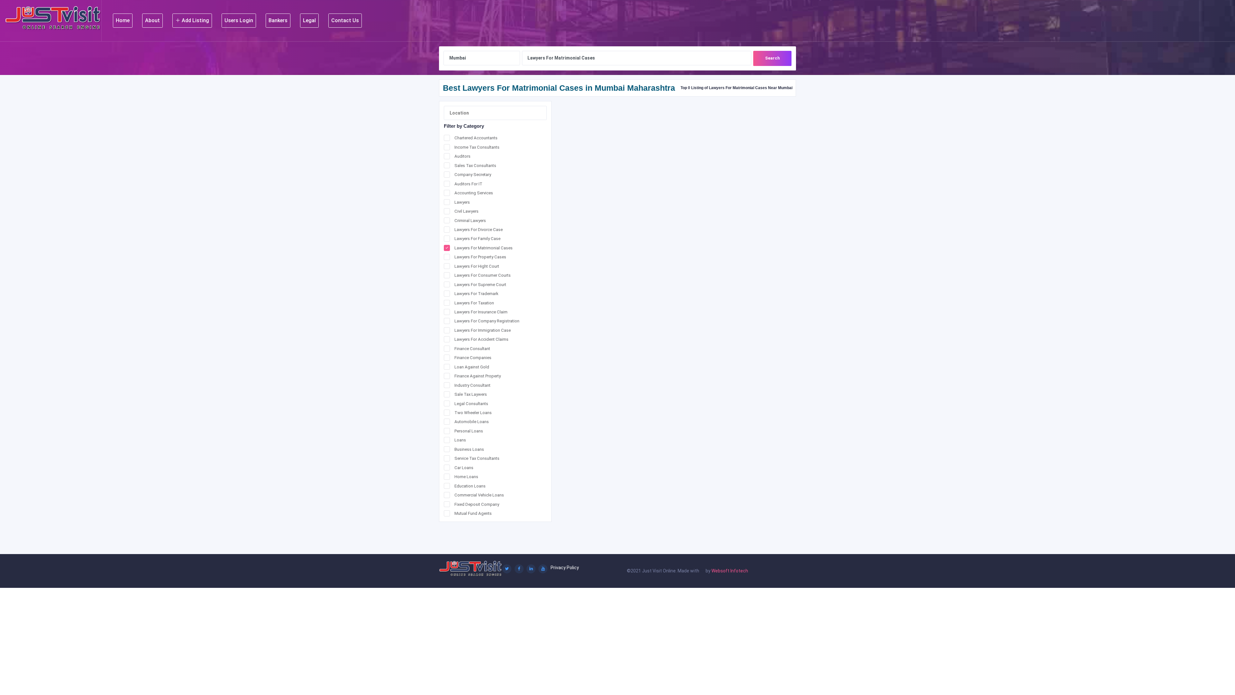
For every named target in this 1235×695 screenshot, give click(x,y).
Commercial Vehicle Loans (479, 495)
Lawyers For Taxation (474, 303)
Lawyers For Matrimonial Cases (483, 248)
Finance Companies (472, 357)
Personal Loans (468, 431)
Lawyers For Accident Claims (481, 339)
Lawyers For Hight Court (476, 266)
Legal (309, 20)
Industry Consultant (472, 385)
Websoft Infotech (729, 570)
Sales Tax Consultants (475, 165)
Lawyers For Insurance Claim (481, 312)
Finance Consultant (472, 348)
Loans (460, 440)
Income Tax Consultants (476, 147)
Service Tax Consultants (476, 458)
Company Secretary (472, 174)
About (152, 20)
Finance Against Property (477, 376)
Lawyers (462, 202)
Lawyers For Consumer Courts (482, 275)
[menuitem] (123, 20)
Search (772, 58)
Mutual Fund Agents (473, 513)
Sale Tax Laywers (470, 394)
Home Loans (466, 476)
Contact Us (345, 20)
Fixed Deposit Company (476, 504)
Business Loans (469, 449)
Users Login (238, 20)
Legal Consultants (471, 403)
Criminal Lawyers (470, 220)
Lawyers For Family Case (477, 238)
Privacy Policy (565, 567)
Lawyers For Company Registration (486, 321)
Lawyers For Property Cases (480, 257)
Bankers (278, 20)
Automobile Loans (471, 421)
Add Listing (194, 20)
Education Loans (470, 486)
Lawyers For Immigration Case (482, 330)
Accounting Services (473, 192)
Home (123, 20)
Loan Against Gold (471, 367)
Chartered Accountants (476, 137)
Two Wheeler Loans (473, 412)
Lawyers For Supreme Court (480, 284)
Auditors (462, 156)
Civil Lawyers (466, 211)
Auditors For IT (468, 183)
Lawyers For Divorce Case (478, 229)
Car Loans (463, 467)
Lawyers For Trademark (476, 293)
